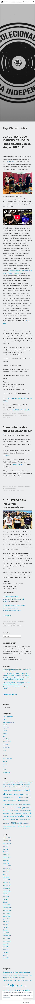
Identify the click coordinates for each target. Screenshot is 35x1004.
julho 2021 (5, 894)
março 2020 (6, 933)
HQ (4, 736)
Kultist (12, 808)
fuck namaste (10, 800)
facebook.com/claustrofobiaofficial (13, 599)
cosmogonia (20, 786)
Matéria (5, 755)
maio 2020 (5, 927)
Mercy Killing (6, 810)
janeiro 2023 (6, 863)
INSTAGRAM (15, 398)
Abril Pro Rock (5, 782)
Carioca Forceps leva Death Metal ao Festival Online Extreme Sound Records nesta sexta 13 (17, 678)
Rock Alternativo (11, 819)
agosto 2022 (6, 871)
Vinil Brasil (22, 826)
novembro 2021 (7, 885)
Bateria (25, 782)
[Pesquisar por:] (12, 636)
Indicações (5, 744)
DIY (21, 794)
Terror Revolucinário (23, 819)
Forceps (5, 800)
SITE (9, 398)
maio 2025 (5, 849)
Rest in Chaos (26, 816)
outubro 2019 (6, 938)
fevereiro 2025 (6, 857)
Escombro (29, 794)
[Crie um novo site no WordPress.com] (17, 2)
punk (22, 813)
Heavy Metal (23, 804)
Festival (21, 797)
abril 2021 (5, 902)
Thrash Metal (15, 822)
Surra (17, 819)
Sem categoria (6, 772)
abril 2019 (5, 955)
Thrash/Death (6, 823)
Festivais (5, 733)
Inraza (8, 808)
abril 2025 (5, 852)
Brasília (17, 784)
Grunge (21, 800)
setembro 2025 (7, 843)
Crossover (26, 786)
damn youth (9, 790)
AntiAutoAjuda (11, 782)
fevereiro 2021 (6, 905)
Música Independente (10, 413)
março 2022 (6, 877)
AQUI (7, 455)
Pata (12, 813)
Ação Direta (21, 782)
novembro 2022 (7, 868)
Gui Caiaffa (25, 800)
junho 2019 (6, 949)
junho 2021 (6, 896)
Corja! (15, 786)
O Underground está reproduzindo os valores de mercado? (15, 687)
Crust (4, 790)
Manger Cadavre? (24, 807)
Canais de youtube (8, 716)
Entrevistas (6, 725)
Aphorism (16, 782)
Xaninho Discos (5, 828)
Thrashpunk (25, 823)
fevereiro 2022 (6, 880)
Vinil (18, 826)
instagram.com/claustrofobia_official (14, 605)
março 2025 (6, 854)
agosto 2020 (6, 919)
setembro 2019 (7, 941)
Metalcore (16, 810)
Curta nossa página (10, 694)
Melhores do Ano (7, 758)
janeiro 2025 (6, 860)
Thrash (29, 819)
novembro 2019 (7, 935)
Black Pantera (7, 784)
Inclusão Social (7, 742)
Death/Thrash (14, 790)
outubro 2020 (6, 913)
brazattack (21, 784)
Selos (4, 769)
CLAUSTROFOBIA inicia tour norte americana (14, 504)
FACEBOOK (24, 398)
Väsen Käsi (28, 826)
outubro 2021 (6, 888)
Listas (4, 750)
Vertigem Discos (14, 826)
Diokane (18, 794)
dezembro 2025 (7, 838)
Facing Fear (8, 797)
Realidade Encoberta (10, 816)
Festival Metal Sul (27, 797)
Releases (27, 486)
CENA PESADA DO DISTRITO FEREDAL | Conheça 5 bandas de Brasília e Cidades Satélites (16, 674)
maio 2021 (5, 899)
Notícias (22, 413)
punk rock (27, 813)
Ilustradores (6, 739)
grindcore (16, 800)
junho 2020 (6, 924)
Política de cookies (6, 997)
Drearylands (24, 794)
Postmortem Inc (17, 813)
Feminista (13, 797)
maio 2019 (5, 952)
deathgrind (21, 790)
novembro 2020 (7, 910)
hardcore (7, 804)
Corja (13, 786)
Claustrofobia (7, 615)
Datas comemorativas (8, 722)
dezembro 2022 (7, 866)
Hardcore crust (16, 804)
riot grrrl (5, 819)
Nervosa (5, 813)
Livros (4, 753)
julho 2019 (5, 947)
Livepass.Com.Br (17, 464)
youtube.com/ (7, 601)
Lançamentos (6, 747)
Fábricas (5, 730)
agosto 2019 (6, 944)
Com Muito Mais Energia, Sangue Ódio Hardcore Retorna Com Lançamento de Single (16, 683)
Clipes (4, 719)
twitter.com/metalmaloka (10, 608)
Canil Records (10, 162)
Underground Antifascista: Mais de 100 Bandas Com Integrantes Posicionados (17, 669)
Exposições (6, 728)
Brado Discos (12, 784)
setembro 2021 (7, 891)
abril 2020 (5, 930)
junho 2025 (6, 846)
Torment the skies (7, 826)
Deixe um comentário (10, 415)
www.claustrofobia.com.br (10, 596)
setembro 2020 (7, 916)
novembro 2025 (7, 840)
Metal (12, 810)
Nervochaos (28, 810)
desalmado (13, 794)
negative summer (22, 810)
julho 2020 (5, 921)
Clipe (10, 786)
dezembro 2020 (7, 908)
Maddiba (16, 808)
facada (4, 797)
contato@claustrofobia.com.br (12, 610)
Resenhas (5, 767)
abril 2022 (5, 874)
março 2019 (6, 958)
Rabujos (4, 816)
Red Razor (17, 816)
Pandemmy (9, 813)
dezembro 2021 (7, 882)
